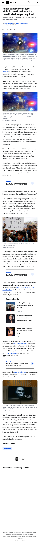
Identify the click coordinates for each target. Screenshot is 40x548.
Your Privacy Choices (31, 536)
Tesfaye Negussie (8, 23)
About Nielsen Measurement (10, 536)
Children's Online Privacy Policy (14, 534)
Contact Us (20, 538)
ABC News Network (8, 532)
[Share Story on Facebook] (3, 29)
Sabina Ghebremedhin (22, 23)
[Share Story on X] (7, 29)
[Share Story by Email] (11, 29)
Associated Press (19, 372)
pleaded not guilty (11, 353)
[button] (3, 2)
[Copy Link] (15, 29)
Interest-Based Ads (28, 534)
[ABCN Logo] (11, 2)
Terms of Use (21, 536)
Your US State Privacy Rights (29, 532)
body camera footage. (20, 343)
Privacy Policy (17, 532)
